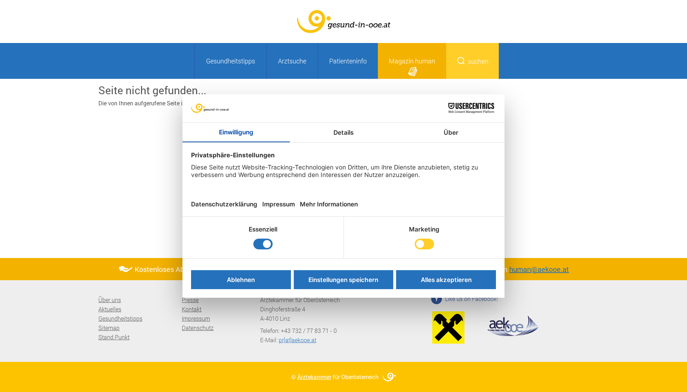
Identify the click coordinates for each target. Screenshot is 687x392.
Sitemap (109, 327)
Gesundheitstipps (230, 61)
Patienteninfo (348, 61)
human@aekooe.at (539, 269)
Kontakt (191, 309)
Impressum (196, 318)
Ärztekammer (314, 377)
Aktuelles (109, 309)
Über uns (109, 299)
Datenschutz (198, 327)
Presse (190, 299)
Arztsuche (292, 61)
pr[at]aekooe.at (297, 340)
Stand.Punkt (114, 337)
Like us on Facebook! (471, 298)
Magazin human (412, 61)
